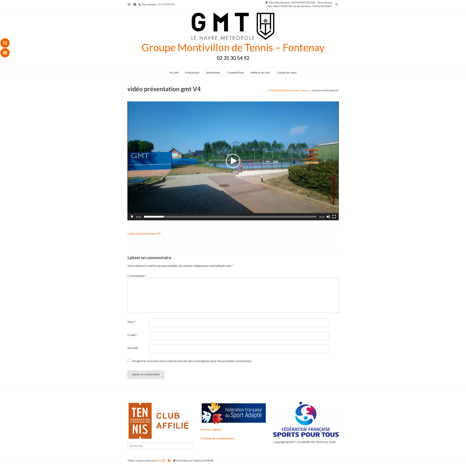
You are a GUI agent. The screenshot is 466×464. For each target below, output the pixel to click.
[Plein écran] (334, 217)
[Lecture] (132, 217)
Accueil (174, 72)
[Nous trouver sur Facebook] (5, 53)
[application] (233, 160)
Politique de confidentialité (217, 438)
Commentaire (136, 275)
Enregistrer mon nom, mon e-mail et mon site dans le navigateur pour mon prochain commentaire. (192, 361)
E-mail (132, 335)
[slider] (230, 217)
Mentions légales (211, 429)
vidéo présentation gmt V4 (144, 233)
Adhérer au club (260, 72)
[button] (233, 161)
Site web (132, 347)
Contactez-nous (287, 72)
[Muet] (328, 217)
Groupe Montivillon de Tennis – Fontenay (233, 47)
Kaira (158, 460)
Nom (131, 321)
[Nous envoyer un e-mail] (5, 43)
